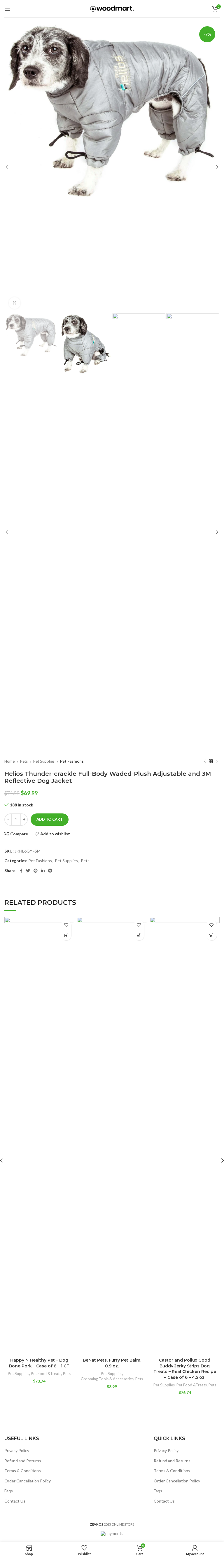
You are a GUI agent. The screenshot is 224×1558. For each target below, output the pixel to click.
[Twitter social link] (28, 870)
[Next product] (217, 761)
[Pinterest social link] (35, 870)
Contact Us (14, 1500)
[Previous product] (205, 761)
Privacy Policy (16, 1450)
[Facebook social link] (21, 870)
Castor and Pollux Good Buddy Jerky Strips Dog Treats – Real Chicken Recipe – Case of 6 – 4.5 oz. (184, 1368)
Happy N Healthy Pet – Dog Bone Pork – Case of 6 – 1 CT (39, 1363)
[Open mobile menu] (7, 9)
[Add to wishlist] (66, 925)
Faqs (8, 1490)
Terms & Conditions (22, 1470)
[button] (66, 935)
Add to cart (49, 819)
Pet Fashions (72, 761)
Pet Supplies (44, 761)
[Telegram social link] (50, 870)
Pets (24, 761)
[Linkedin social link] (42, 870)
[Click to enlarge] (14, 303)
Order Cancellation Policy (27, 1480)
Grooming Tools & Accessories (107, 1378)
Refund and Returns (22, 1460)
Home (9, 761)
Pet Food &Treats (46, 1373)
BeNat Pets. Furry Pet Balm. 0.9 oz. (112, 1363)
